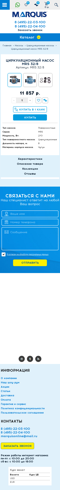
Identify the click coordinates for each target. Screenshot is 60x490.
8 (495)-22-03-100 (30, 22)
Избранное (28, 3)
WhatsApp (17, 4)
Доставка (7, 395)
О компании (9, 378)
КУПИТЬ (30, 117)
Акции (5, 386)
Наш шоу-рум (10, 382)
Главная (7, 45)
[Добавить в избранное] (38, 100)
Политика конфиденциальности (23, 408)
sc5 (38, 359)
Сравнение (38, 3)
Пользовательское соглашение (22, 412)
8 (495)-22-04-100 (30, 26)
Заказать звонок (30, 30)
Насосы (19, 45)
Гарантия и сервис (13, 404)
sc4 (30, 359)
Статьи (5, 391)
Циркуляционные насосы (40, 45)
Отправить (30, 262)
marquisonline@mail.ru (19, 436)
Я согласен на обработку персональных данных (27, 254)
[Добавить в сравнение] (45, 100)
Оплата (6, 399)
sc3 (22, 359)
